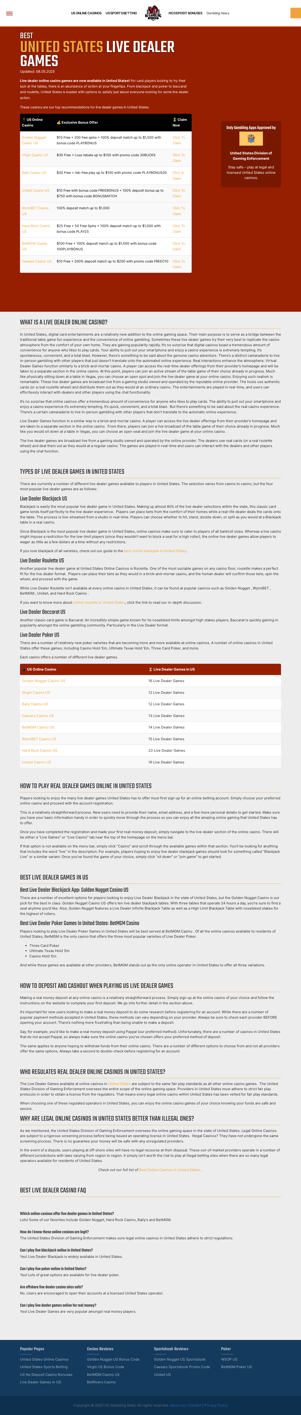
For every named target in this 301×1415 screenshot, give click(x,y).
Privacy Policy (216, 1405)
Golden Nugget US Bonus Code (113, 1359)
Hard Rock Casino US (39, 750)
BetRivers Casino (101, 1382)
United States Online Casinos (44, 1359)
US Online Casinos (86, 13)
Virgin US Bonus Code (105, 1367)
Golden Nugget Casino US (43, 681)
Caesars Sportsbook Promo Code (182, 1367)
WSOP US (229, 1359)
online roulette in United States (99, 602)
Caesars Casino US (36, 261)
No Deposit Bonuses (185, 13)
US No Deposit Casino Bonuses (46, 1374)
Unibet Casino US (35, 190)
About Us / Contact (185, 1405)
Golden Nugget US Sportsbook (180, 1359)
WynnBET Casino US (39, 739)
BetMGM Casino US (38, 727)
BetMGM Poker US (236, 1367)
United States (119, 1083)
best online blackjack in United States (155, 551)
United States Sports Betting (44, 1367)
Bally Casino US (34, 173)
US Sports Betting (121, 13)
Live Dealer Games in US (40, 1382)
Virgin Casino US (35, 155)
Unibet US (162, 1374)
